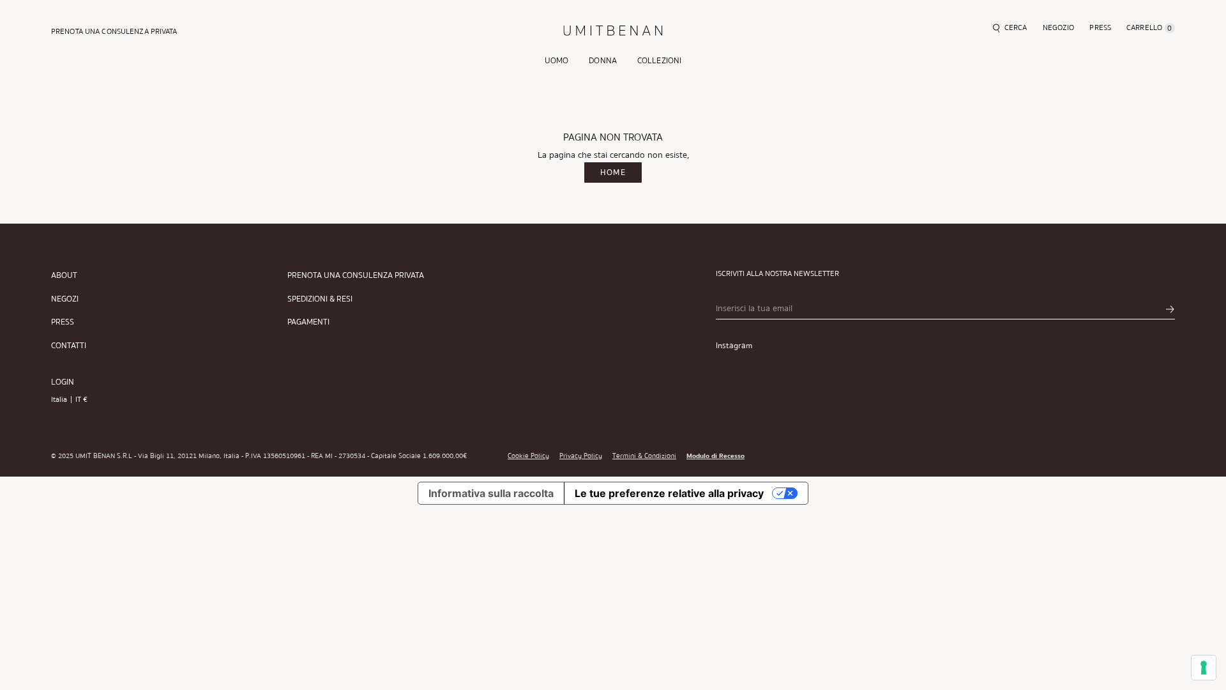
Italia (59, 399)
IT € (81, 399)
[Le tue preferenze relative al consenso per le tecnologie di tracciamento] (1204, 668)
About (64, 276)
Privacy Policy (580, 456)
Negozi (65, 299)
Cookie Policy (528, 456)
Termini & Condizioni (644, 456)
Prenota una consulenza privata (355, 276)
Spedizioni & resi (319, 299)
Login (62, 382)
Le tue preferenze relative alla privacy (669, 493)
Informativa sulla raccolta (491, 493)
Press (62, 322)
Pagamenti (308, 322)
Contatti (68, 346)
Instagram (734, 345)
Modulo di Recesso (715, 456)
